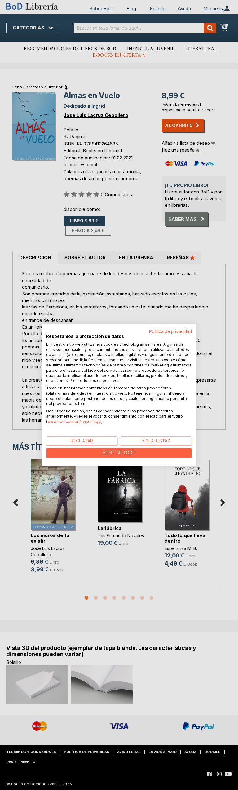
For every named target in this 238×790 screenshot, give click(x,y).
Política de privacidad (170, 331)
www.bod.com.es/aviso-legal (74, 421)
